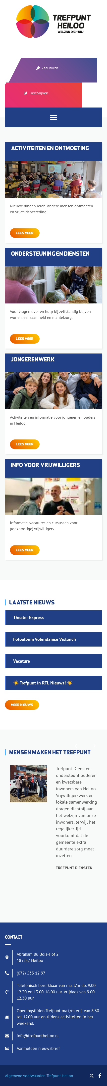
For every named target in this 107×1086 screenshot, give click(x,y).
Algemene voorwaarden (25, 1075)
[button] (53, 117)
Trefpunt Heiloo (59, 1075)
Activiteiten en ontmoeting (50, 148)
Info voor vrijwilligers (45, 465)
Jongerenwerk (33, 359)
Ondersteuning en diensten (50, 253)
